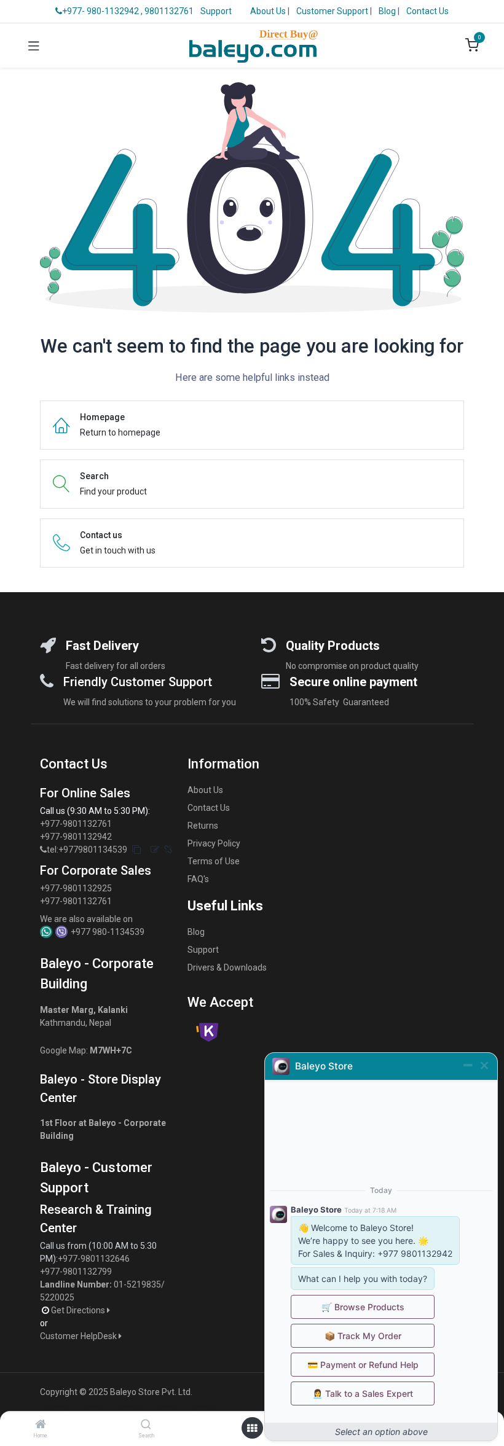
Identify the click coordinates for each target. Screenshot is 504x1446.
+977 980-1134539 (107, 932)
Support (216, 11)
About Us (268, 11)
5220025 (57, 1297)
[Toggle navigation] (33, 45)
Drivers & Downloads (227, 967)
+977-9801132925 (76, 888)
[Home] (40, 1425)
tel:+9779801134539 (87, 849)
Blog (388, 11)
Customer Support (333, 11)
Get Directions (79, 1310)
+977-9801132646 (95, 1259)
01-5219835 (137, 1284)
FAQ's (198, 879)
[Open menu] (252, 1428)
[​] (43, 849)
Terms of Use (213, 861)
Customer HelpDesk (79, 1336)
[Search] (146, 1425)
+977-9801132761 (76, 824)
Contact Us (427, 11)
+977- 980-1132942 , (102, 11)
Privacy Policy (213, 843)
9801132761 (169, 11)
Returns (202, 825)
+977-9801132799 (76, 1271)
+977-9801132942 (77, 837)
